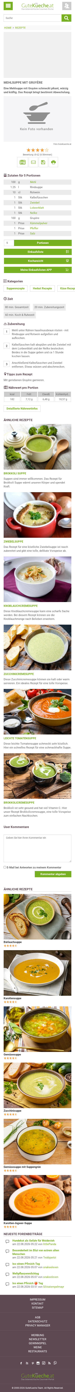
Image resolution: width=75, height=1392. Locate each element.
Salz (32, 233)
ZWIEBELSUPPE (13, 541)
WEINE (37, 1347)
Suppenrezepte (16, 288)
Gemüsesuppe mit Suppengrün (22, 1167)
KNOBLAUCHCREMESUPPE (21, 606)
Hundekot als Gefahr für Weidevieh (33, 1240)
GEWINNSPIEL (37, 1343)
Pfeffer (34, 228)
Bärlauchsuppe (13, 942)
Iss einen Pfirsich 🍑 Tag (27, 1283)
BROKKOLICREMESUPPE (19, 802)
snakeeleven (50, 1267)
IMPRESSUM (37, 1299)
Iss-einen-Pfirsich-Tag (26, 1263)
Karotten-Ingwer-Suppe (18, 1223)
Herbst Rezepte (42, 288)
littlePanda (49, 1244)
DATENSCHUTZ (37, 1321)
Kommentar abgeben (53, 874)
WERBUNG (37, 1335)
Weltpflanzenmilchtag (25, 1273)
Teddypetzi (49, 1257)
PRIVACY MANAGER (37, 1325)
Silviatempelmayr (53, 1286)
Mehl (33, 182)
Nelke (33, 213)
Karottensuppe (12, 998)
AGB (37, 1317)
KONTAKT (37, 1303)
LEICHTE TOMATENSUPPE (20, 738)
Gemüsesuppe (12, 1054)
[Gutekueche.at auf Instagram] (38, 1363)
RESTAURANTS (37, 1351)
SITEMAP (37, 1307)
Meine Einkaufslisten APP (36, 270)
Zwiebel (35, 202)
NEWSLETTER (37, 1339)
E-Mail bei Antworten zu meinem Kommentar (33, 867)
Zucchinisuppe (12, 1110)
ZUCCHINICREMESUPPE (19, 674)
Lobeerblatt (37, 207)
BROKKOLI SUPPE (15, 473)
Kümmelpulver (38, 223)
